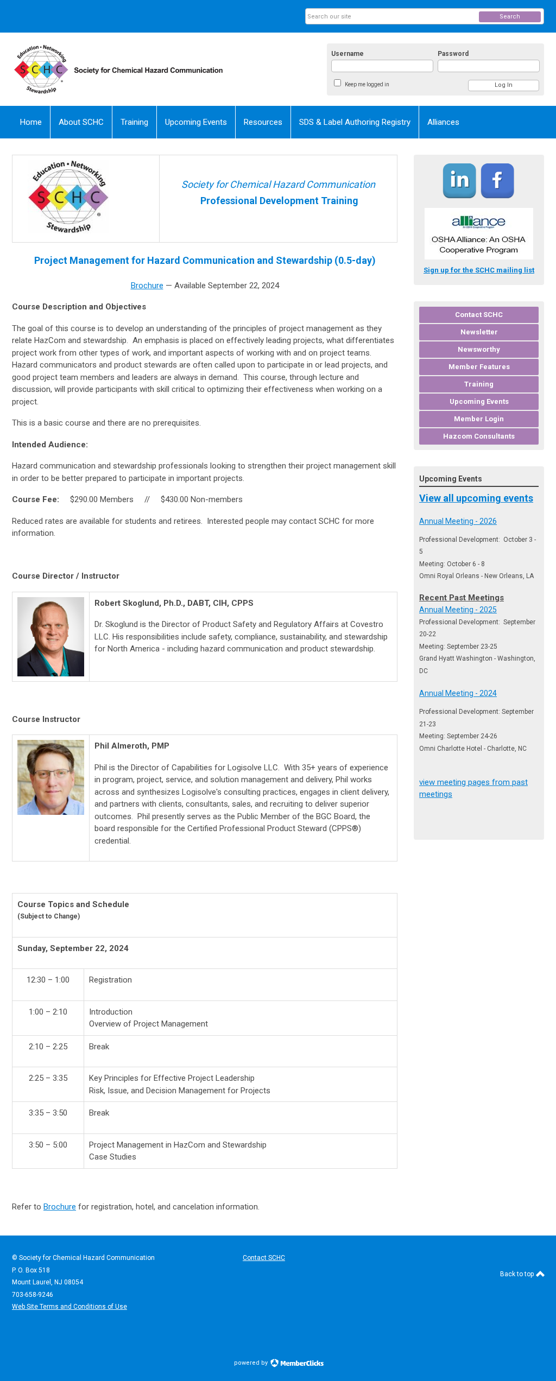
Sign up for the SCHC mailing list (479, 270)
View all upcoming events (476, 498)
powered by (251, 1362)
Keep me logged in (367, 84)
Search (510, 16)
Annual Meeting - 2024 (458, 693)
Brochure (147, 285)
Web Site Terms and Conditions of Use (69, 1306)
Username (347, 54)
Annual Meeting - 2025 (458, 609)
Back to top (517, 1274)
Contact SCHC (264, 1258)
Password (453, 54)
